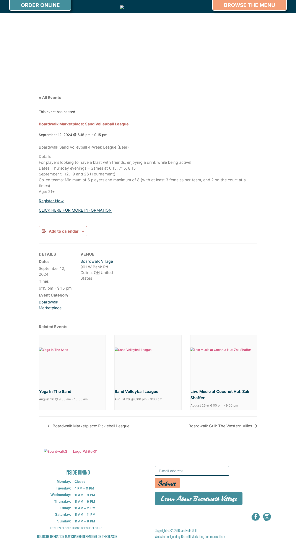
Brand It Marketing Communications (203, 536)
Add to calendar (63, 231)
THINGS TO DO (204, 21)
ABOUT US (22, 21)
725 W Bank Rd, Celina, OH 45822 (71, 460)
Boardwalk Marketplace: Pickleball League (90, 426)
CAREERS (237, 21)
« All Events (50, 97)
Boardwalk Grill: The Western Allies (221, 426)
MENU (47, 21)
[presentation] (72, 360)
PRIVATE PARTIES (79, 21)
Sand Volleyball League (136, 391)
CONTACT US (269, 21)
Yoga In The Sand (55, 391)
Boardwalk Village (96, 261)
